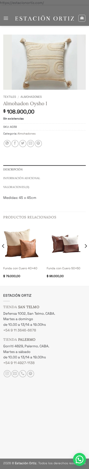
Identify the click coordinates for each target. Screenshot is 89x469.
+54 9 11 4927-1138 (19, 363)
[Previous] (3, 255)
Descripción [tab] (13, 169)
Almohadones (31, 97)
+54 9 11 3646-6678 (19, 330)
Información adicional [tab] (21, 178)
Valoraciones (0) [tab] (16, 187)
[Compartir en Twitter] (22, 143)
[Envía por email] (30, 143)
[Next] (85, 255)
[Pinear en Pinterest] (38, 143)
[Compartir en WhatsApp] (7, 143)
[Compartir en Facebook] (15, 143)
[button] (5, 18)
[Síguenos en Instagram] (7, 373)
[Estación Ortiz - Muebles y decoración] (44, 18)
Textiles (9, 97)
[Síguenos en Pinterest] (30, 373)
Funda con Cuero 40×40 (20, 268)
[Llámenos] (22, 373)
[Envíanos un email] (15, 373)
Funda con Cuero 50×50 (63, 268)
